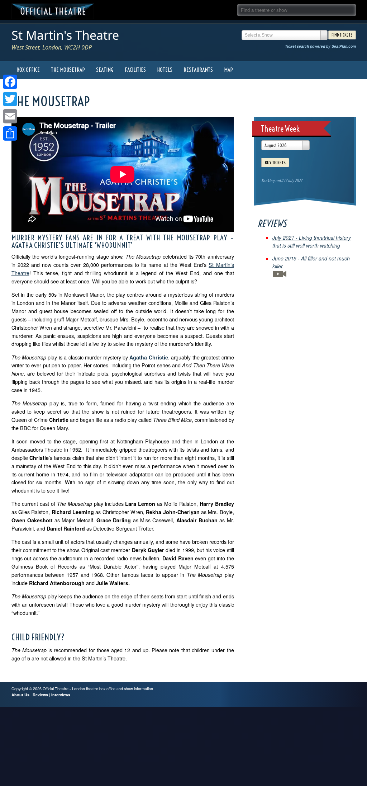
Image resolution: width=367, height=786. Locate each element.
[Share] (10, 133)
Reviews (40, 694)
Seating (104, 69)
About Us (20, 694)
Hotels (164, 69)
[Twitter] (10, 99)
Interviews (60, 694)
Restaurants (198, 69)
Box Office (28, 69)
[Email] (10, 116)
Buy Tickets (275, 162)
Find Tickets (342, 35)
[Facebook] (10, 81)
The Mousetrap (68, 69)
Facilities (135, 69)
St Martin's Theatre (65, 35)
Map (228, 69)
